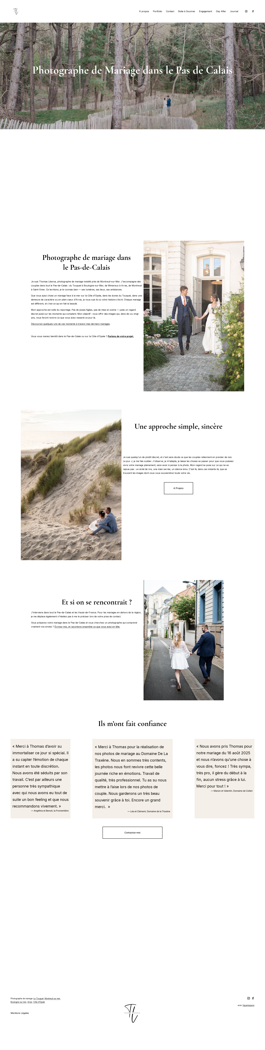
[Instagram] (246, 11)
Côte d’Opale (39, 1002)
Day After (221, 11)
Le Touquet (39, 998)
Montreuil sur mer (52, 998)
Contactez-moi (132, 832)
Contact (170, 11)
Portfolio (157, 11)
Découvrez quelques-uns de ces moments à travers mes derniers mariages (70, 324)
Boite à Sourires (186, 11)
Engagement (205, 11)
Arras (29, 1002)
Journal (234, 11)
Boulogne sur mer (18, 1002)
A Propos (178, 488)
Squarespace (248, 1005)
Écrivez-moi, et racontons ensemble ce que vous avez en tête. (87, 626)
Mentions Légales (20, 1013)
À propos (144, 11)
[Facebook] (253, 11)
